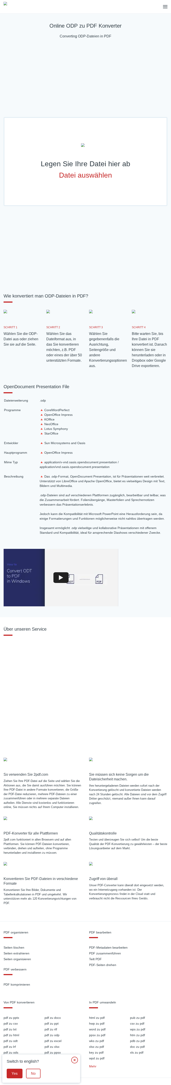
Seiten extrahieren (16, 953)
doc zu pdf (137, 1046)
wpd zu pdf (96, 1058)
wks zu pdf (96, 1041)
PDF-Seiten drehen (102, 965)
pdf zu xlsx (52, 1046)
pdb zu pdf (137, 1041)
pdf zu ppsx (53, 1052)
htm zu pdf (137, 1035)
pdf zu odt (11, 1041)
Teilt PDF (95, 959)
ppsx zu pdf (97, 1035)
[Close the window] (74, 1060)
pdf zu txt (10, 1029)
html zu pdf (97, 1017)
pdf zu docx (53, 1017)
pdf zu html (11, 1035)
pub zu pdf (137, 1017)
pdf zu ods (11, 1052)
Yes (15, 1073)
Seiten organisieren (17, 959)
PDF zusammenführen (105, 953)
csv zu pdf (137, 1023)
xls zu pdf (136, 1052)
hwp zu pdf (96, 1023)
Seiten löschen (14, 947)
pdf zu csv (11, 1023)
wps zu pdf (137, 1029)
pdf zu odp (52, 1035)
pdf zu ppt (52, 1023)
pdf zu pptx (11, 1017)
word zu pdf (97, 1029)
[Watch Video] (61, 577)
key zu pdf (96, 1052)
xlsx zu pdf (96, 1046)
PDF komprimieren (17, 984)
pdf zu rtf (51, 1029)
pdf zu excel (53, 1041)
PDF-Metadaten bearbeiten (108, 947)
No (33, 1073)
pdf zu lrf (10, 1046)
